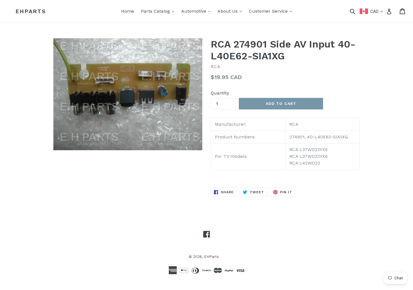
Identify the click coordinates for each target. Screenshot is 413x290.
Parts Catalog (159, 11)
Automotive (197, 11)
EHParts (30, 11)
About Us (231, 11)
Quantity (220, 93)
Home (127, 11)
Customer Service (272, 11)
